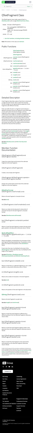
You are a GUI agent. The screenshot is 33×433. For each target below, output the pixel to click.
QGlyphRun (9, 233)
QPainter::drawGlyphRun (22, 256)
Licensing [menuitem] (19, 376)
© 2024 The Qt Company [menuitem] (9, 420)
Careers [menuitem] (4, 386)
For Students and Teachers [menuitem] (9, 403)
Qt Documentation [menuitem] (7, 406)
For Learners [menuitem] (6, 401)
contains (15, 66)
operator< (15, 86)
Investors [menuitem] (5, 388)
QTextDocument (6, 21)
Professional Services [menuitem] (21, 401)
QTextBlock (24, 243)
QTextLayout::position (7, 256)
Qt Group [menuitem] (5, 376)
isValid (15, 72)
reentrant (21, 41)
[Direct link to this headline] (17, 46)
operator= (15, 57)
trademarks (12, 353)
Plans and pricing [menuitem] (20, 383)
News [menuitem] (4, 383)
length (14, 75)
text (14, 80)
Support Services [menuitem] (20, 406)
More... (27, 21)
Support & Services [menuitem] (22, 399)
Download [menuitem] (19, 386)
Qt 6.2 (3, 9)
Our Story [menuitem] (5, 379)
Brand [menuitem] (4, 381)
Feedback (5, 421)
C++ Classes (14, 9)
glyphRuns (16, 68)
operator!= (16, 82)
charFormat (16, 61)
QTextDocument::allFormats (13, 215)
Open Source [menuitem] (19, 381)
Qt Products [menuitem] (6, 390)
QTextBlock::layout (17, 254)
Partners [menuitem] (18, 408)
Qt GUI (8, 9)
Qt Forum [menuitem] (5, 408)
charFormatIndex (17, 63)
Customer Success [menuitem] (21, 403)
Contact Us (8, 371)
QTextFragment (17, 50)
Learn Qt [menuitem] (5, 399)
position (15, 77)
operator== (16, 90)
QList (3, 233)
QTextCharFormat (21, 21)
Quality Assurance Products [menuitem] (7, 394)
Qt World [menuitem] (18, 410)
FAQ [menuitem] (17, 388)
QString (4, 294)
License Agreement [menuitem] (21, 379)
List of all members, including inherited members (17, 38)
